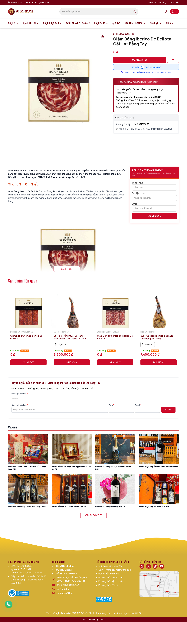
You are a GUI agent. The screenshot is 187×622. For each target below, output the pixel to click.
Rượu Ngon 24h (97, 619)
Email (134, 203)
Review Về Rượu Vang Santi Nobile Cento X (69, 506)
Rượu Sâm (13, 23)
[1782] (173, 60)
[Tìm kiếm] (134, 11)
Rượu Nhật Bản (51, 23)
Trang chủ (151, 2)
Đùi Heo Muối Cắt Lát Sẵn (124, 34)
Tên (111, 405)
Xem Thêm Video (93, 515)
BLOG (168, 23)
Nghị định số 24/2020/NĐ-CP (70, 613)
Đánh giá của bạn (19, 393)
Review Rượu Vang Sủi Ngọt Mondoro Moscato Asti (114, 468)
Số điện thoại (138, 193)
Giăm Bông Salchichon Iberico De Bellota (115, 337)
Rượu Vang (99, 23)
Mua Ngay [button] (28, 362)
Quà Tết (116, 23)
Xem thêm (66, 268)
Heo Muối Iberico (134, 23)
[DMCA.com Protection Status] (104, 599)
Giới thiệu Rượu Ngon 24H (110, 565)
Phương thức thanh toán (110, 577)
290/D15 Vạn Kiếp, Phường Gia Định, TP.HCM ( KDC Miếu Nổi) (145, 129)
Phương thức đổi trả (108, 585)
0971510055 (16, 2)
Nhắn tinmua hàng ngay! (146, 66)
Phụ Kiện (154, 23)
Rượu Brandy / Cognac (78, 23)
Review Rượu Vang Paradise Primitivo (154, 506)
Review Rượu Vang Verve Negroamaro (110, 506)
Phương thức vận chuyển (110, 581)
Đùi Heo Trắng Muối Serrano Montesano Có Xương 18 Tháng (70, 337)
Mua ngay (139, 59)
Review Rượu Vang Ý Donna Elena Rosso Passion (158, 466)
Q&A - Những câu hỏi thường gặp (114, 569)
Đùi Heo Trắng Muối (62, 331)
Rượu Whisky (29, 23)
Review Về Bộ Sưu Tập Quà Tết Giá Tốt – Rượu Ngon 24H (27, 468)
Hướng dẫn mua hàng (108, 573)
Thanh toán (174, 2)
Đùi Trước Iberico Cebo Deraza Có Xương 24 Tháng (156, 337)
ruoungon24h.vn (65, 593)
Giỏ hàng (162, 2)
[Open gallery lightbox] (102, 36)
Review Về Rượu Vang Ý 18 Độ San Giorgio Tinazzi (28, 506)
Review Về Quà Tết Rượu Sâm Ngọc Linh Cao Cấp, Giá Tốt (71, 468)
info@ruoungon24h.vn (39, 2)
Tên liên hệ (137, 182)
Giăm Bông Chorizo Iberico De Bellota (26, 337)
